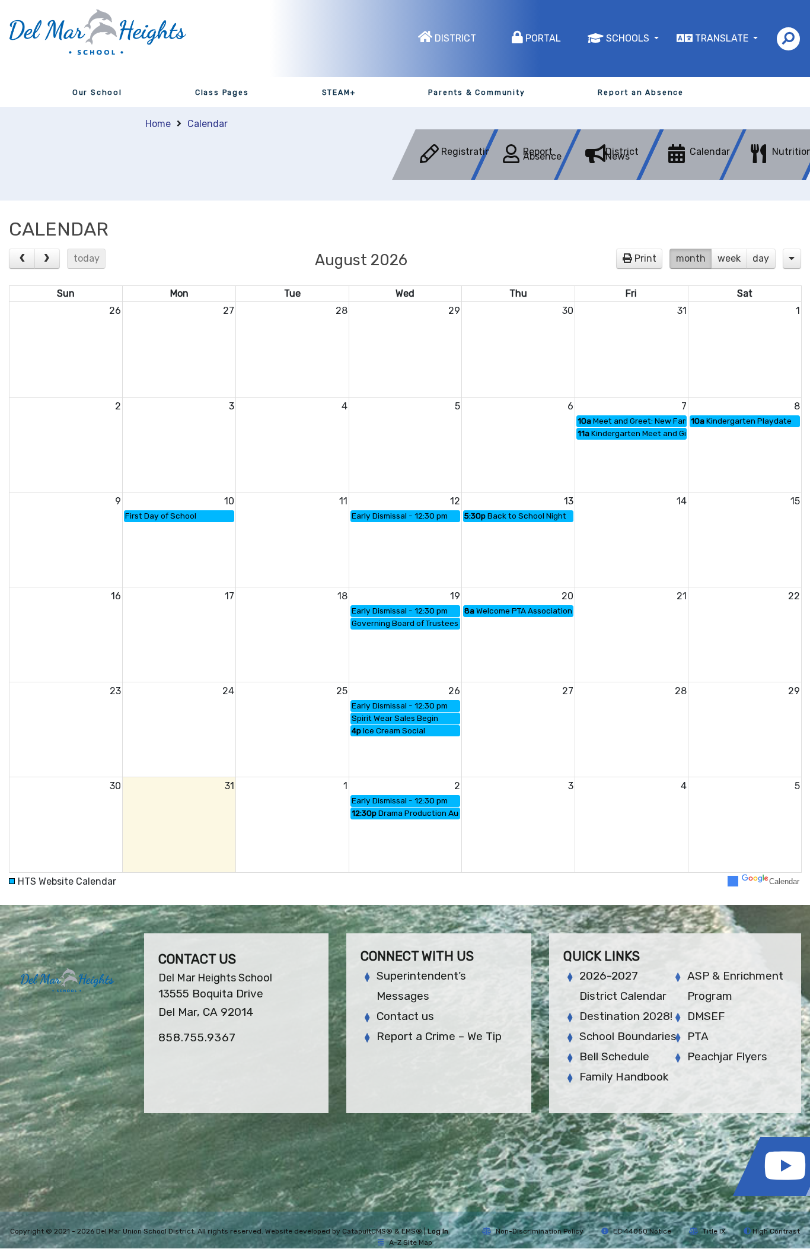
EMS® (411, 1231)
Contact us (405, 1016)
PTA (698, 1036)
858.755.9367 (197, 1037)
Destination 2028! (625, 1016)
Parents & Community (476, 92)
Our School (97, 92)
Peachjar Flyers (727, 1056)
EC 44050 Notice (642, 1231)
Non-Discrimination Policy (539, 1231)
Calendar (207, 123)
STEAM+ (339, 92)
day (760, 258)
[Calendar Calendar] (694, 176)
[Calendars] (792, 259)
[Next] (47, 259)
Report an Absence (641, 92)
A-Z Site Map (410, 1242)
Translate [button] (723, 38)
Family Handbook (623, 1076)
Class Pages (222, 92)
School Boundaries (628, 1036)
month (691, 258)
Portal (543, 38)
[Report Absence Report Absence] (529, 176)
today (87, 258)
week (729, 258)
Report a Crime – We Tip (439, 1036)
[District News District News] (611, 176)
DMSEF (706, 1016)
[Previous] (22, 259)
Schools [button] (629, 38)
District (455, 38)
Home (158, 123)
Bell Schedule (614, 1056)
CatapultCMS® (367, 1231)
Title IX (714, 1231)
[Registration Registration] (446, 176)
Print (645, 258)
